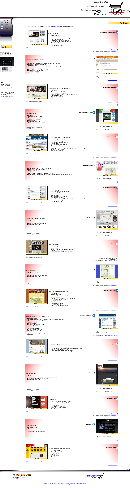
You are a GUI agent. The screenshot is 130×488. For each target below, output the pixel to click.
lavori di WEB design (56, 26)
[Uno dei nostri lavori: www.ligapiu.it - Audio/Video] (36, 252)
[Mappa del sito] (63, 483)
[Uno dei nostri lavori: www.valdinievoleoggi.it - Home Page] (36, 149)
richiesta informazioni (91, 475)
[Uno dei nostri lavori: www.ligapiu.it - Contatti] (107, 432)
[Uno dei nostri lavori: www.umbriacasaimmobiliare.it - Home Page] (36, 43)
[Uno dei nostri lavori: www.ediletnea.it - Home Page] (36, 407)
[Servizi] (47, 483)
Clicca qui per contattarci (112, 51)
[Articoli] (77, 483)
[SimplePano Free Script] (82, 483)
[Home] (45, 483)
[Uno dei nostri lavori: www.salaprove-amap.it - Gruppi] (36, 302)
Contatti (6, 28)
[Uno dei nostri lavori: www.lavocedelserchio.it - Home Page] (36, 198)
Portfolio (6, 26)
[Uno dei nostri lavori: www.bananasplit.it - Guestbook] (36, 457)
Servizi (5, 24)
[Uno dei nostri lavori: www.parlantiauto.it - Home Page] (107, 228)
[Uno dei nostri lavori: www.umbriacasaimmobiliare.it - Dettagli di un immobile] (107, 384)
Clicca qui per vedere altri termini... (7, 96)
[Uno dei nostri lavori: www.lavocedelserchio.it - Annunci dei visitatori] (107, 327)
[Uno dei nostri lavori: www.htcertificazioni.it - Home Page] (107, 174)
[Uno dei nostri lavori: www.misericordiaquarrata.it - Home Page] (107, 122)
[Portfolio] (55, 483)
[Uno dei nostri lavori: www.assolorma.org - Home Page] (107, 277)
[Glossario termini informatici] (70, 483)
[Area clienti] (51, 483)
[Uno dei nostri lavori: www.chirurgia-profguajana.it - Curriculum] (36, 352)
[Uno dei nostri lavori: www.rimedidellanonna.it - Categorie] (36, 97)
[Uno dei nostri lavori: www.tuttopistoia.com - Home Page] (107, 72)
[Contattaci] (59, 483)
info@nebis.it (94, 476)
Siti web (6, 22)
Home (5, 20)
